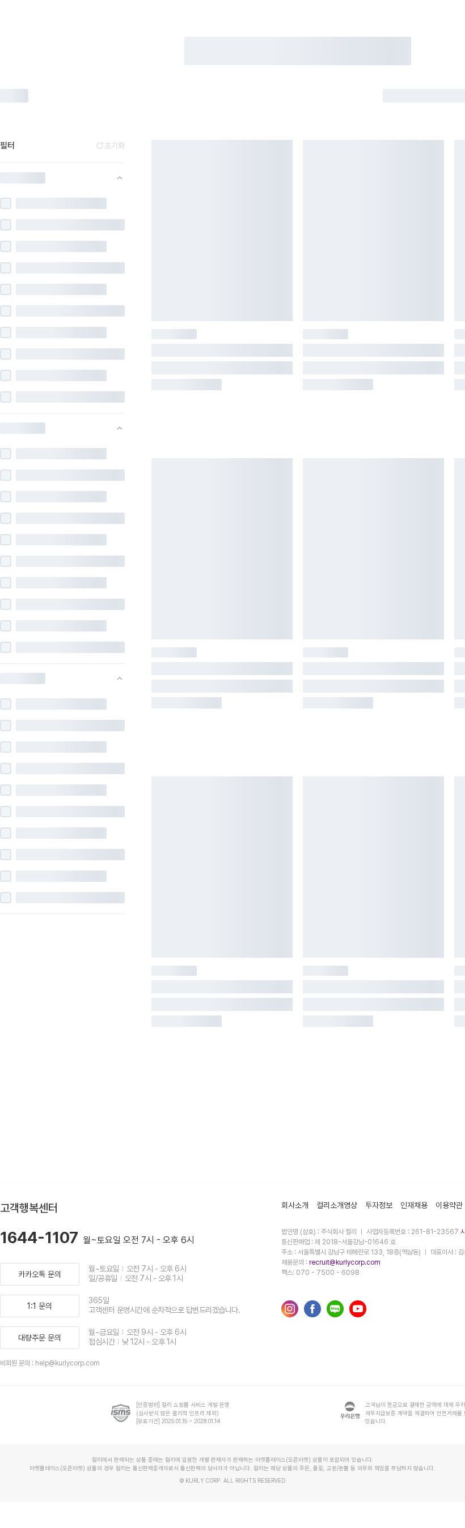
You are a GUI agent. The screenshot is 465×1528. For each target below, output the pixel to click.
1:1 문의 (39, 1306)
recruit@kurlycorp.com (345, 1262)
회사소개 (294, 1205)
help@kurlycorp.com (67, 1363)
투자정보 (378, 1205)
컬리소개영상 (336, 1205)
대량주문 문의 (39, 1337)
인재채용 (414, 1205)
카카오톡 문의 (39, 1274)
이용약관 (449, 1205)
